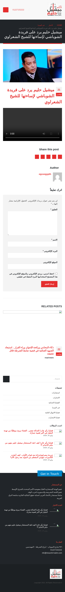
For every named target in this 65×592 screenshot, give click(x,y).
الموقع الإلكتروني (50, 262)
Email (37, 157)
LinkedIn (48, 157)
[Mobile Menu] (5, 9)
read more (49, 358)
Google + (43, 157)
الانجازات (56, 398)
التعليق (53, 209)
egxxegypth (45, 174)
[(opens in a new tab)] (58, 433)
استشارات (56, 393)
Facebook (60, 157)
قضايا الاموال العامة (52, 413)
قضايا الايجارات (54, 418)
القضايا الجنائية (54, 403)
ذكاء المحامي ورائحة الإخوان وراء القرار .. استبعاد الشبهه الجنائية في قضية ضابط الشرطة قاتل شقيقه (29, 350)
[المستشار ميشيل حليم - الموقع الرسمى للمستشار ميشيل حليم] (54, 9)
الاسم (54, 240)
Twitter (54, 157)
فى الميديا (56, 408)
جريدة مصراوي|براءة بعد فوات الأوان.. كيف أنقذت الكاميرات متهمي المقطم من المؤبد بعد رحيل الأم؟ (31, 456)
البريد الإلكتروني (50, 251)
